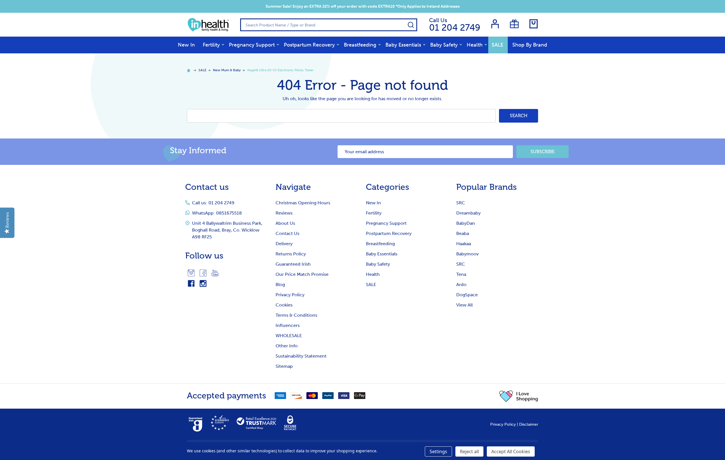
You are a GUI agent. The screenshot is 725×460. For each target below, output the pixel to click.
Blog (280, 284)
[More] (222, 44)
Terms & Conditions (296, 315)
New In (186, 45)
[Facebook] (203, 273)
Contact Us (287, 233)
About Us (285, 223)
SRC (460, 202)
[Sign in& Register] (495, 23)
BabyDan (465, 223)
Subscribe (542, 151)
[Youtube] (215, 273)
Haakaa (463, 243)
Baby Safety (444, 45)
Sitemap (284, 366)
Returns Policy (291, 254)
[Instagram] (191, 273)
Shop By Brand (529, 45)
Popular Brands (486, 187)
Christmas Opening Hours (303, 202)
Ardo (461, 284)
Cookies (284, 305)
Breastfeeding (360, 45)
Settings (438, 451)
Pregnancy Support (252, 45)
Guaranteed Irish (293, 264)
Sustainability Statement (301, 356)
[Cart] (533, 23)
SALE (497, 45)
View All (464, 305)
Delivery (284, 243)
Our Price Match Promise (302, 274)
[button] (518, 396)
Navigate (293, 187)
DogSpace (467, 294)
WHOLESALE (289, 335)
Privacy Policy (290, 294)
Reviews (284, 213)
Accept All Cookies (510, 451)
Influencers (288, 325)
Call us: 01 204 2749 (213, 202)
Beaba (462, 233)
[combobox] (328, 24)
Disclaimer (528, 424)
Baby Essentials (403, 45)
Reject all (469, 451)
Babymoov (467, 254)
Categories (387, 187)
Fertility (211, 45)
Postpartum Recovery (309, 45)
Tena (461, 274)
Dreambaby (468, 213)
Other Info (287, 345)
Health (475, 45)
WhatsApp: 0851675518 (217, 213)
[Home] (189, 70)
